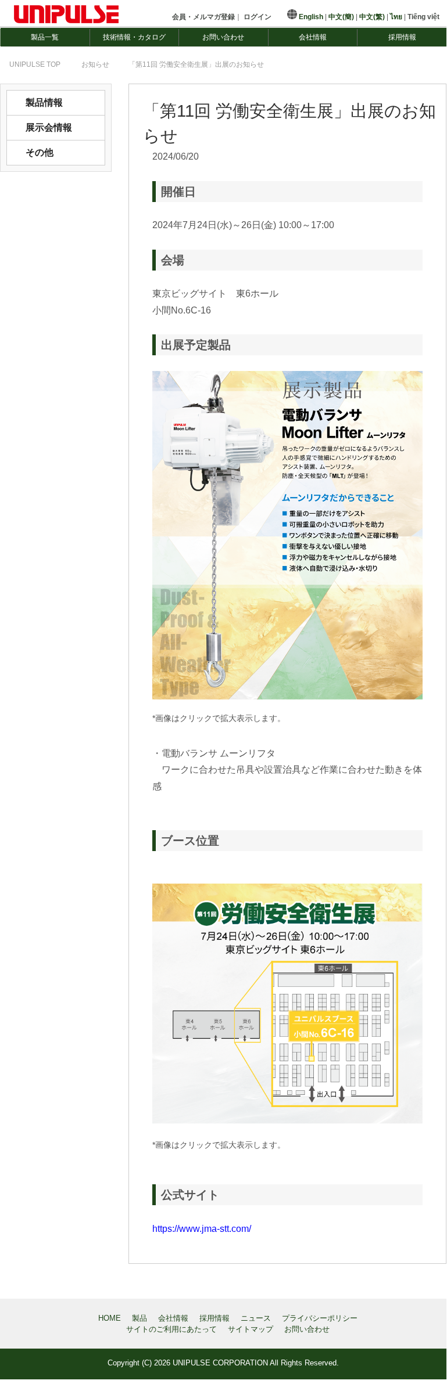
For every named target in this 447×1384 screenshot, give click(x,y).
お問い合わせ (223, 37)
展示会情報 (49, 127)
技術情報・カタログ (134, 37)
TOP (34, 64)
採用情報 (402, 37)
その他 (39, 152)
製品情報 (44, 102)
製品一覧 (45, 37)
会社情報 (313, 37)
